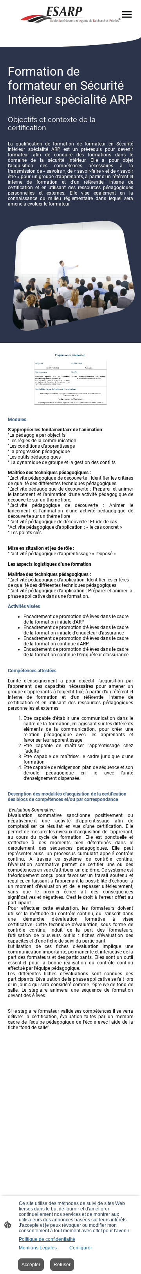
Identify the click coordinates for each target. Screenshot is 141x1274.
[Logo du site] (70, 15)
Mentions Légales (38, 1248)
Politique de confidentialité (47, 1239)
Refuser (62, 1264)
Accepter (31, 1264)
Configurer (80, 1248)
